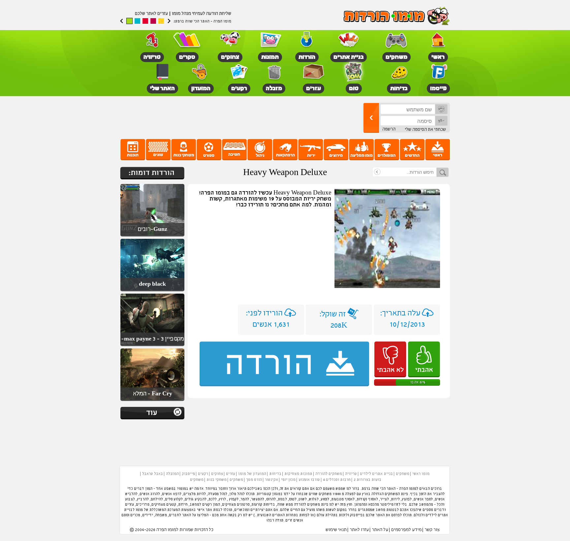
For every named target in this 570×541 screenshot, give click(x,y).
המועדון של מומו (252, 474)
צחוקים (217, 474)
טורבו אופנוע (309, 480)
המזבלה (172, 474)
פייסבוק (188, 474)
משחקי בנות (216, 480)
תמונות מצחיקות (298, 474)
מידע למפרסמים (406, 530)
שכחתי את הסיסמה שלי (425, 129)
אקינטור (271, 480)
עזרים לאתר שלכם (151, 14)
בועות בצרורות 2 (367, 480)
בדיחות (275, 474)
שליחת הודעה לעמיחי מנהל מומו (201, 14)
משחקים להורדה (328, 474)
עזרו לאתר (359, 530)
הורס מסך (254, 480)
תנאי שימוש (336, 530)
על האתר (380, 530)
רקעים (203, 474)
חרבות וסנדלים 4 (337, 480)
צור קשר (432, 530)
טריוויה (351, 474)
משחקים (402, 474)
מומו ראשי (420, 474)
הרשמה (389, 129)
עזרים (230, 474)
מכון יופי (288, 480)
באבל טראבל (152, 474)
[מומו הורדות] (395, 17)
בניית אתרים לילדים (376, 474)
